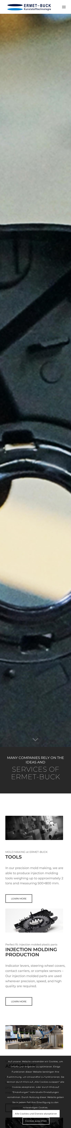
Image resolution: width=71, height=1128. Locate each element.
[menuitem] (64, 7)
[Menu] (64, 7)
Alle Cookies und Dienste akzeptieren (36, 1113)
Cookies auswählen (36, 1121)
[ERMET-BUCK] (29, 7)
